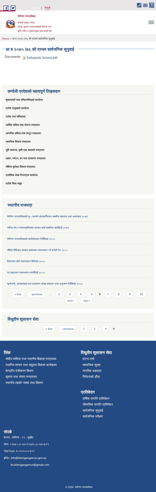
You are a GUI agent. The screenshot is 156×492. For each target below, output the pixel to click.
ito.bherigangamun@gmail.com (30, 464)
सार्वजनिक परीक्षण (93, 416)
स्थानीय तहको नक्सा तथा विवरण (24, 383)
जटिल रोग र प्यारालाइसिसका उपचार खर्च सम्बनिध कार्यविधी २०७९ (38, 227)
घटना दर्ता (88, 359)
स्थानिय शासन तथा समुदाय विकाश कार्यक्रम (31, 365)
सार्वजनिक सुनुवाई (93, 410)
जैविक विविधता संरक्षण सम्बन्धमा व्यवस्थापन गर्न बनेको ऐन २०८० (37, 250)
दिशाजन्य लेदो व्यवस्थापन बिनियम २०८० (26, 261)
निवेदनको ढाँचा (91, 377)
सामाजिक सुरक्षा (91, 365)
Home (5, 38)
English (36, 7)
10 (141, 294)
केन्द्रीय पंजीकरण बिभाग (19, 371)
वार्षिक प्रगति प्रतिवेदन (96, 398)
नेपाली (47, 7)
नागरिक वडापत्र (92, 371)
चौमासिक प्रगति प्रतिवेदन (98, 404)
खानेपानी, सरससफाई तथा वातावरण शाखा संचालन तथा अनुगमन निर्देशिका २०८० (45, 283)
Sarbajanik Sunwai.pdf (41, 57)
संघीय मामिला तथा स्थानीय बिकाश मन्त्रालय (31, 359)
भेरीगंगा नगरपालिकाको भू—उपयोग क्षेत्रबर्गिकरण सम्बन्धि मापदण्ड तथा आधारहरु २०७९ (47, 216)
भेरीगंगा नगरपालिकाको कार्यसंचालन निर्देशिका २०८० (31, 238)
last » (87, 300)
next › (70, 300)
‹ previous (36, 294)
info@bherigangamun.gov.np (28, 458)
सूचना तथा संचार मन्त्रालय (21, 377)
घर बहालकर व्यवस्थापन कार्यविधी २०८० (26, 272)
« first (17, 294)
